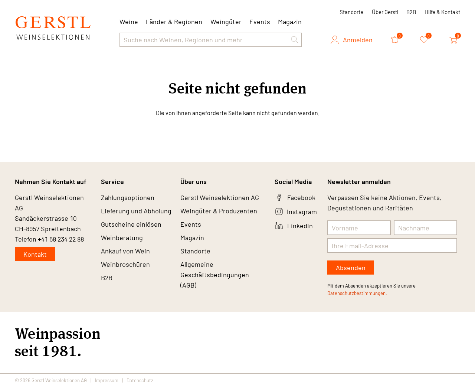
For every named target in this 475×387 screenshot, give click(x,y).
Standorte (351, 12)
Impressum (106, 380)
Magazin (290, 21)
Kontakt (35, 254)
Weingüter (226, 21)
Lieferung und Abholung (136, 211)
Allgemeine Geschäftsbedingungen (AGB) (214, 274)
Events (259, 21)
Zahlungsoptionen (127, 197)
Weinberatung (122, 237)
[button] (294, 39)
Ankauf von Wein (125, 251)
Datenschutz (140, 380)
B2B (411, 12)
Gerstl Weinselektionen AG (219, 197)
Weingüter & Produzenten (218, 211)
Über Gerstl (385, 12)
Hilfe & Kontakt (442, 12)
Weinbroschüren (125, 264)
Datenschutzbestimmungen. (357, 293)
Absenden (351, 267)
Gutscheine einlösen (131, 224)
